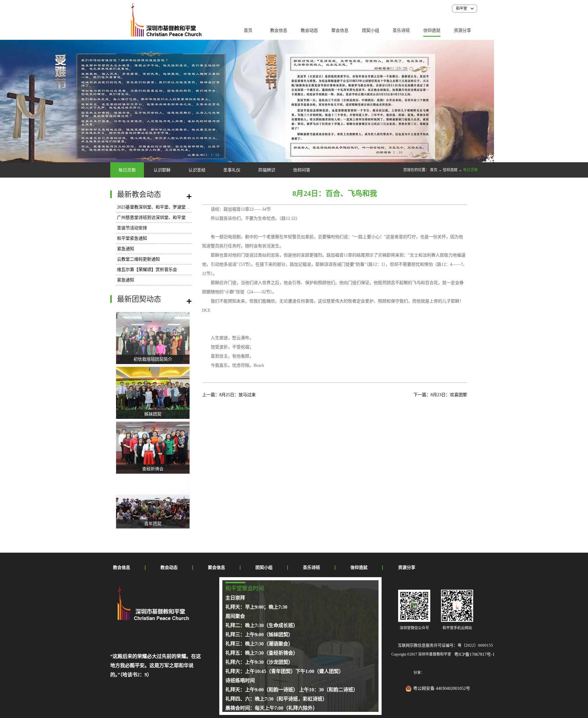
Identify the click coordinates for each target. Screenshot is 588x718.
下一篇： (440, 395)
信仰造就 (450, 170)
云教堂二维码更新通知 (138, 259)
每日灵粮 (470, 170)
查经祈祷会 (153, 469)
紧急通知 (125, 248)
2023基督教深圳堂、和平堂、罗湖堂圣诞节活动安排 (166, 207)
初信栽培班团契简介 (153, 359)
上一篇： (229, 395)
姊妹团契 (152, 414)
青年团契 (152, 523)
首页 (248, 30)
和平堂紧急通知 (132, 238)
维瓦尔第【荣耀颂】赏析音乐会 (147, 269)
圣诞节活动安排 (132, 228)
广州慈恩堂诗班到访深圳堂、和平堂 (151, 217)
